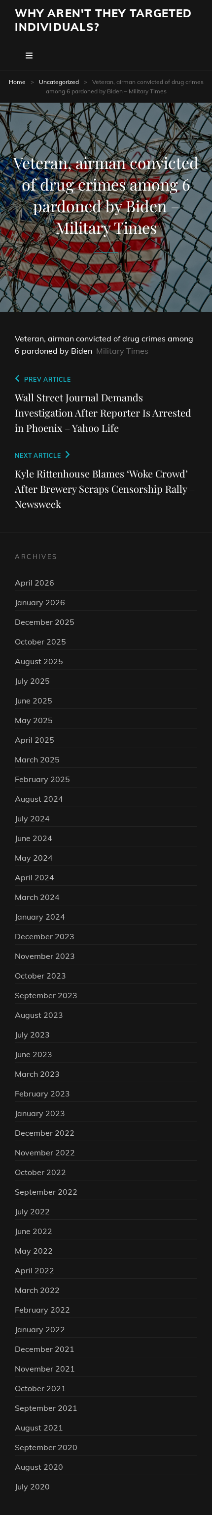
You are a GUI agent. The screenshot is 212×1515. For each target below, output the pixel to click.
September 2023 (46, 995)
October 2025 (40, 641)
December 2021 (44, 1349)
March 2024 (37, 897)
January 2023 (40, 1113)
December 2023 (44, 936)
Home (17, 81)
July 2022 (32, 1211)
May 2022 (34, 1251)
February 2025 (42, 779)
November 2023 (45, 956)
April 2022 (34, 1270)
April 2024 (34, 877)
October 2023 (40, 976)
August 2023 (39, 1015)
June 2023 (33, 1054)
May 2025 (34, 720)
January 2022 (40, 1329)
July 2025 (32, 681)
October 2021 (40, 1388)
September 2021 (46, 1408)
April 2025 (34, 740)
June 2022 (33, 1231)
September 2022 (46, 1192)
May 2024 (34, 858)
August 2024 (39, 799)
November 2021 (45, 1369)
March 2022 (37, 1290)
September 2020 (46, 1447)
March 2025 (37, 759)
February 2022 (42, 1310)
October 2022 (40, 1172)
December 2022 (44, 1133)
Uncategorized (59, 81)
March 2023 (37, 1074)
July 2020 (32, 1486)
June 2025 (33, 700)
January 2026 (40, 602)
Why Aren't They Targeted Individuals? (103, 20)
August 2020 (39, 1467)
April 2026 (34, 583)
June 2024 (33, 838)
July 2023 (32, 1034)
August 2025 (39, 661)
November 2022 (45, 1152)
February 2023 (42, 1093)
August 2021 (39, 1427)
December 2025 (44, 622)
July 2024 (32, 818)
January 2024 (40, 917)
